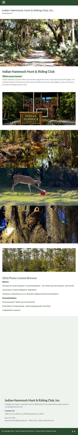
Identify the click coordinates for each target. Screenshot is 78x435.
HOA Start (30, 431)
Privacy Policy (40, 431)
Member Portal (51, 431)
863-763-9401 (10, 418)
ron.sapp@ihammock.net (14, 407)
